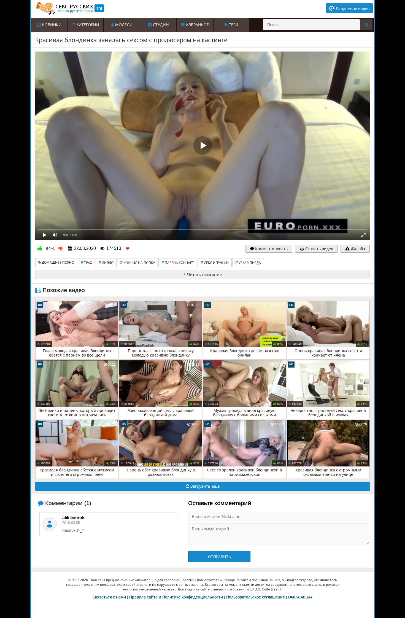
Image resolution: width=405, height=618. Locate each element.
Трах (86, 262)
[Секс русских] (69, 8)
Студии (160, 25)
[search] (366, 24)
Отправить (219, 557)
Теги (233, 25)
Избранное (197, 25)
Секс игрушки (215, 262)
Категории (87, 25)
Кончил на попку (137, 262)
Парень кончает (177, 262)
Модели (123, 25)
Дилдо (106, 262)
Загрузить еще (204, 486)
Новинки (51, 25)
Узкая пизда (248, 262)
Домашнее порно (57, 263)
